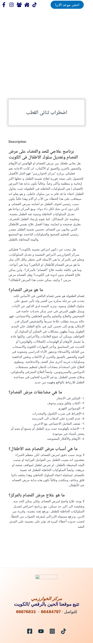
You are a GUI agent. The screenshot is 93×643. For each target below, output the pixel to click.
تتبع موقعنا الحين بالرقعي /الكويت (46, 604)
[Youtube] (41, 631)
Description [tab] (17, 141)
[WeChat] (19, 4)
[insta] (11, 4)
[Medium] (27, 4)
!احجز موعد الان (67, 4)
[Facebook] (4, 4)
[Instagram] (52, 631)
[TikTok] (34, 4)
